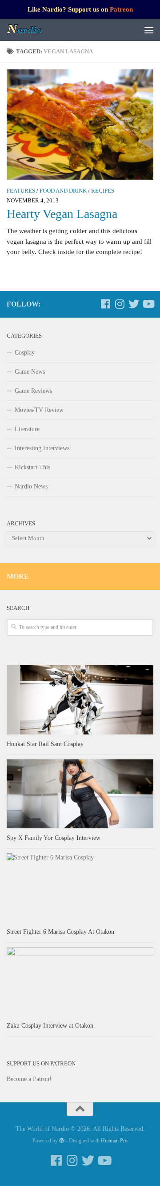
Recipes (102, 191)
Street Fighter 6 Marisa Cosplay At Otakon (60, 931)
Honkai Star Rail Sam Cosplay (45, 744)
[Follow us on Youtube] (148, 304)
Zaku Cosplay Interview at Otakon (50, 1025)
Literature (27, 429)
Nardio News (31, 486)
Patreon (121, 9)
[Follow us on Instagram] (119, 304)
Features (21, 191)
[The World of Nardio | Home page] (31, 29)
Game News (30, 371)
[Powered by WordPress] (61, 1140)
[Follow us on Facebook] (105, 304)
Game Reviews (33, 390)
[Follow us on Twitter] (133, 304)
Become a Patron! (29, 1079)
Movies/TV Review (39, 410)
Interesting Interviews (42, 448)
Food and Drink (63, 191)
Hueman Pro (114, 1141)
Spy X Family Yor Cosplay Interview (53, 838)
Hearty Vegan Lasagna (62, 214)
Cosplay (25, 352)
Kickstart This (32, 467)
